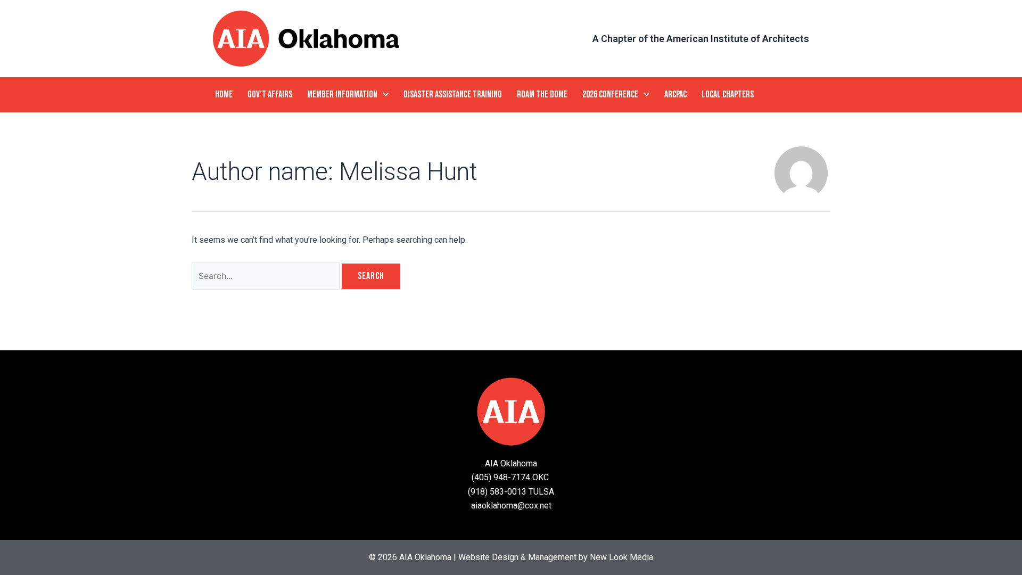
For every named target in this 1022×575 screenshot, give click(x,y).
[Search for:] (267, 276)
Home (224, 94)
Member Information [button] (342, 94)
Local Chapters (728, 94)
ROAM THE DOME (542, 94)
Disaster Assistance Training (452, 94)
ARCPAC (675, 94)
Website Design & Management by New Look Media (555, 557)
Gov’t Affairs (270, 94)
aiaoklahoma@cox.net (511, 505)
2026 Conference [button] (610, 94)
